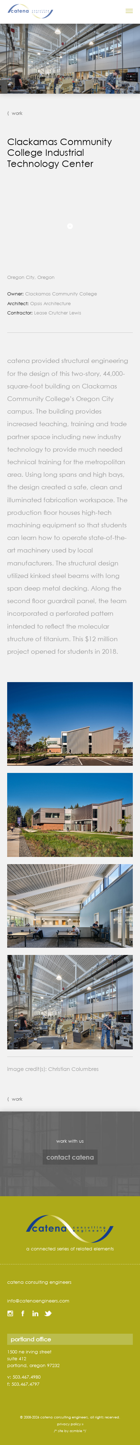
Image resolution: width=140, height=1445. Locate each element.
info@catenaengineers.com (38, 1301)
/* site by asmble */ (70, 1430)
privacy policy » (70, 1424)
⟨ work (15, 113)
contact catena (70, 1157)
